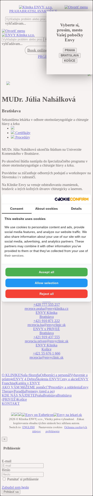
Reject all (47, 294)
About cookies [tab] (46, 208)
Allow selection (46, 283)
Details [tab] (76, 208)
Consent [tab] (16, 208)
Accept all (46, 272)
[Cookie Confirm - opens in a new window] (71, 199)
